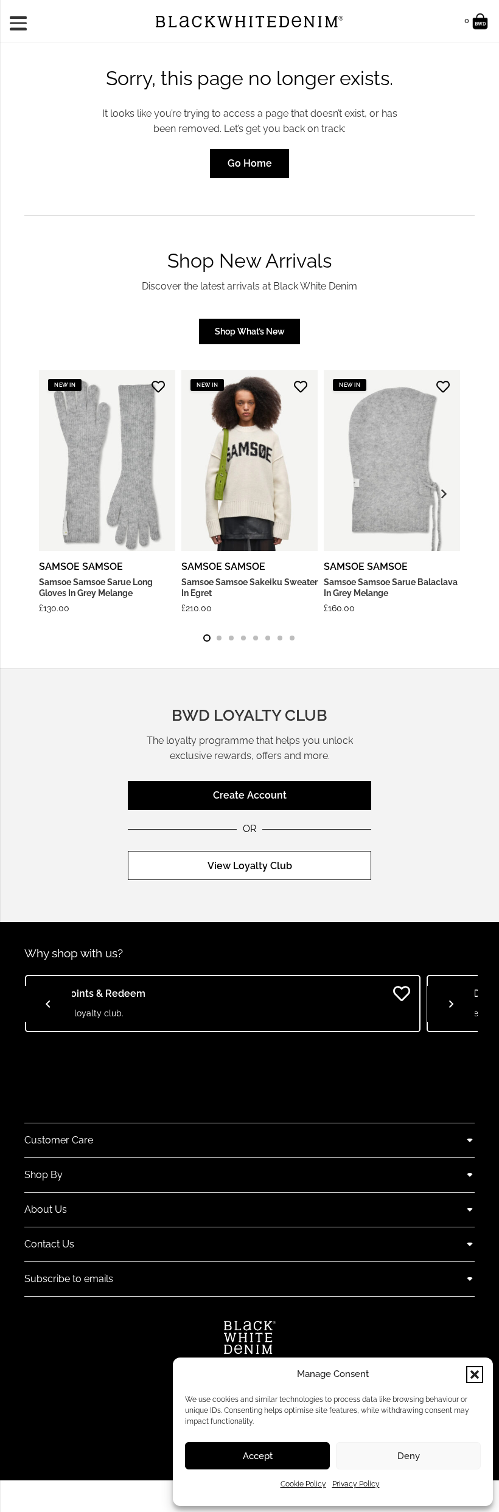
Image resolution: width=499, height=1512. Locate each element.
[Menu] (22, 21)
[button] (475, 1374)
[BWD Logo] (249, 21)
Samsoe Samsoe (81, 566)
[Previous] (48, 1004)
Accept (258, 1456)
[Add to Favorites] (158, 387)
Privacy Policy (356, 1484)
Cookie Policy (303, 1484)
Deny (408, 1456)
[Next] (443, 494)
